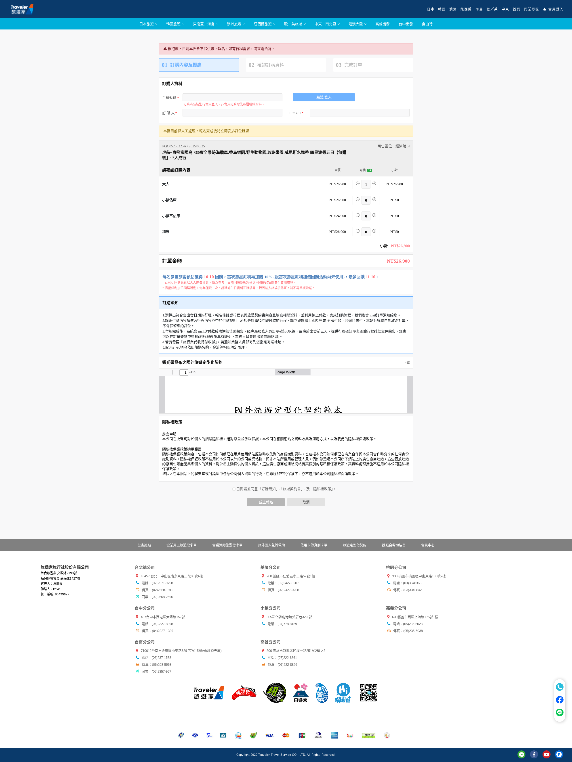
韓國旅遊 (173, 23)
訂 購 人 (168, 113)
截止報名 (266, 502)
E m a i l (295, 113)
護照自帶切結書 (394, 545)
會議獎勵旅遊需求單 (227, 545)
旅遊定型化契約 (354, 545)
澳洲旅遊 (234, 23)
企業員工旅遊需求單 (181, 545)
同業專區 (531, 9)
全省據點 (144, 545)
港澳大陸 (356, 23)
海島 (479, 9)
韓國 (442, 9)
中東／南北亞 (326, 23)
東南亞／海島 (204, 23)
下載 (406, 362)
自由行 (427, 23)
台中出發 (406, 23)
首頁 (516, 9)
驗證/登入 (324, 97)
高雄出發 (382, 23)
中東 (505, 9)
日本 (431, 9)
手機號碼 (169, 98)
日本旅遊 (147, 23)
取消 (306, 502)
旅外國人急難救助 (271, 545)
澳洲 (453, 9)
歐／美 (492, 9)
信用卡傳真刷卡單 (314, 545)
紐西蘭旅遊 (263, 23)
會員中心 (428, 545)
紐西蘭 (466, 9)
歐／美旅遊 (293, 23)
